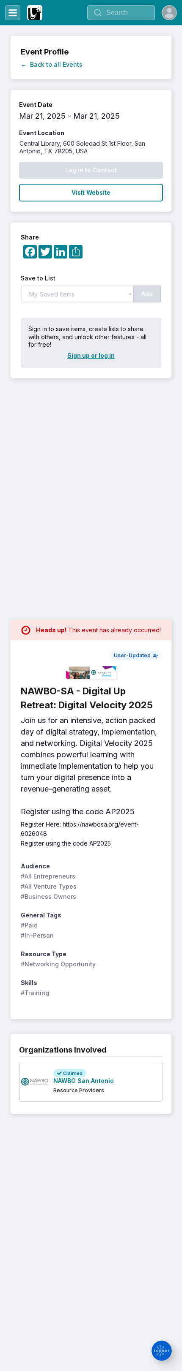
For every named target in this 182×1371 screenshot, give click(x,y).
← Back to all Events (52, 64)
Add (147, 293)
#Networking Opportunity (58, 964)
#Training (35, 992)
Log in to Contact (91, 170)
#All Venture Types (49, 886)
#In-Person (37, 935)
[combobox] (121, 12)
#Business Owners (48, 896)
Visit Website (91, 192)
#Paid (29, 925)
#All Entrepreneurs (48, 876)
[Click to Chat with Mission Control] (162, 1351)
